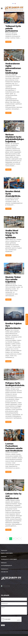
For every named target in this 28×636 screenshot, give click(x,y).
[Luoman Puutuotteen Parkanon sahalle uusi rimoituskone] (14, 435)
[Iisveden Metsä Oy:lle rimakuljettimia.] (14, 183)
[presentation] (11, 619)
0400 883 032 (4, 571)
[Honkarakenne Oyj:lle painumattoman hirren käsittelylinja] (14, 55)
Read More (8, 41)
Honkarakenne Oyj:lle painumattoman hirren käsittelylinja (13, 68)
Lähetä (3, 625)
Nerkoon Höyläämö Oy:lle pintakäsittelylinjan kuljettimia (14, 138)
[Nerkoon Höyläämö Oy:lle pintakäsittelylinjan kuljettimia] (14, 126)
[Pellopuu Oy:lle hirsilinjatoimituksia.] (14, 374)
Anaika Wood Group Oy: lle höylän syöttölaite (11, 234)
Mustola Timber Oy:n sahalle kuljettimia (13, 279)
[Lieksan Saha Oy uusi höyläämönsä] (14, 485)
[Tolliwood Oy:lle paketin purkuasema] (14, 17)
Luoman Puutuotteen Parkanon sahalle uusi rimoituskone (14, 447)
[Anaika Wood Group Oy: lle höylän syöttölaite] (14, 222)
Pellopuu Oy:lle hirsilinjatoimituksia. (15, 384)
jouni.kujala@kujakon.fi (6, 565)
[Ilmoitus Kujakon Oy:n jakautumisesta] (14, 314)
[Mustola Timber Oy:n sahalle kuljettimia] (14, 268)
